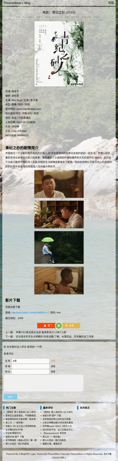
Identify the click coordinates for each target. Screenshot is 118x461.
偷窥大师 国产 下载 (15, 436)
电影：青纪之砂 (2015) (58, 12)
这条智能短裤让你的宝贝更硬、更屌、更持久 (64, 419)
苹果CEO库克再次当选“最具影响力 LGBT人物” (41, 332)
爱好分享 (75, 17)
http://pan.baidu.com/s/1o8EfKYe (29, 312)
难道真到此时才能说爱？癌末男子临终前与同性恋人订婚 (32, 419)
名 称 (7, 361)
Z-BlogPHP (24, 454)
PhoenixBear (28, 17)
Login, (33, 454)
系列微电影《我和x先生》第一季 (21, 440)
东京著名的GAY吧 (14, 429)
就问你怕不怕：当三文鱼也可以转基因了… (63, 429)
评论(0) (97, 17)
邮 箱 (7, 366)
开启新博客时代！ (14, 433)
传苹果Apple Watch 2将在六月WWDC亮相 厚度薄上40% (69, 426)
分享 (69, 325)
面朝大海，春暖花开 (52, 443)
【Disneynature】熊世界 (54, 433)
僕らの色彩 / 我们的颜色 (17, 443)
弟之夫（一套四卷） (15, 422)
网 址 (7, 371)
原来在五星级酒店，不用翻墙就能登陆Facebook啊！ (31, 415)
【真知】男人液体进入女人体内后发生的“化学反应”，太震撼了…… (37, 412)
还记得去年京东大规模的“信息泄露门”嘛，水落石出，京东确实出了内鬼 (55, 336)
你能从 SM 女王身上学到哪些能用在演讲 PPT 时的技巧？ (33, 426)
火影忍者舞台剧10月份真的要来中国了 (61, 422)
